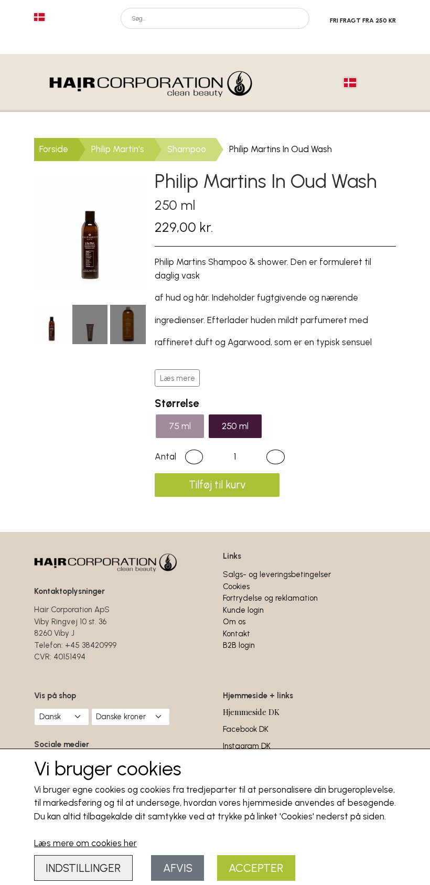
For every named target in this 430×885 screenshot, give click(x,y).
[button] (194, 457)
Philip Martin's (117, 149)
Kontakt (236, 633)
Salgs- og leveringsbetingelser (277, 574)
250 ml (235, 426)
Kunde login (243, 610)
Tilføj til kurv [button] (217, 484)
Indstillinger (83, 868)
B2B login (239, 645)
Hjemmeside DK (251, 712)
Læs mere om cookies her (85, 843)
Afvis (177, 868)
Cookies (236, 586)
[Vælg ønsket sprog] (39, 17)
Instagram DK (247, 746)
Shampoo (186, 149)
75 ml (180, 426)
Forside (53, 149)
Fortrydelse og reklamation (270, 598)
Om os (234, 621)
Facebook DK (245, 729)
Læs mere (177, 378)
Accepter (256, 868)
